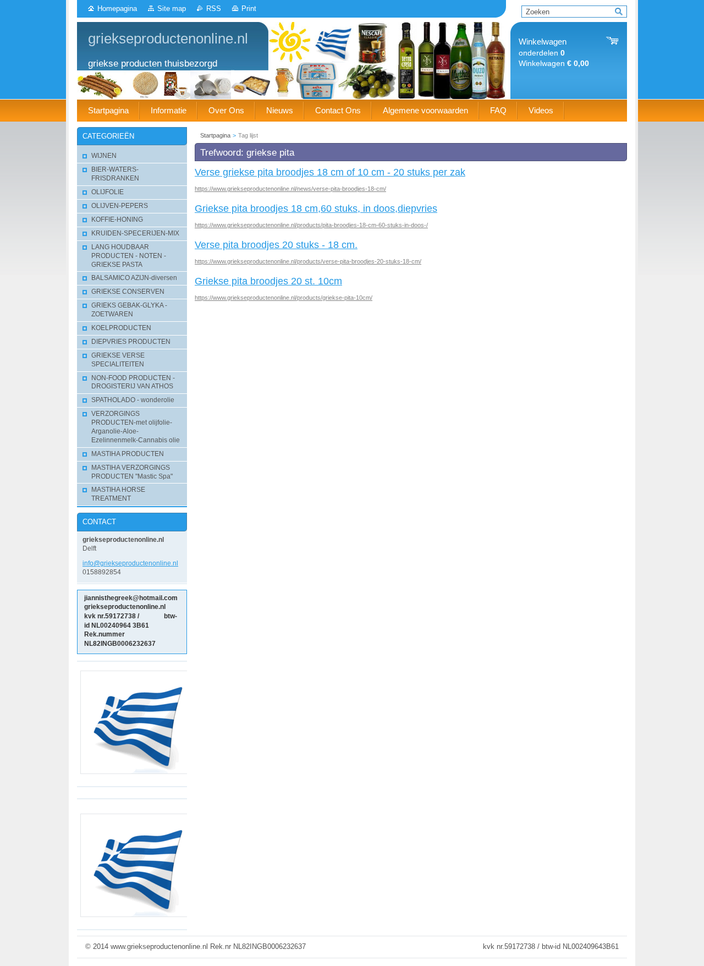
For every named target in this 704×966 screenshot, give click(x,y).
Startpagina (215, 135)
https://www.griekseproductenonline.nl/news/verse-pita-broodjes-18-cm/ (290, 188)
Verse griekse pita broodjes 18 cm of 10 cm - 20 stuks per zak (330, 172)
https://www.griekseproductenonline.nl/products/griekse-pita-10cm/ (283, 297)
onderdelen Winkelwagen (554, 52)
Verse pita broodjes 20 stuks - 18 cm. (276, 244)
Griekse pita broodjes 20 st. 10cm (268, 281)
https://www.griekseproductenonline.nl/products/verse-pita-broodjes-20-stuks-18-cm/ (308, 261)
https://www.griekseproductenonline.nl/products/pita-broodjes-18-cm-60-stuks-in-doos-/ (311, 225)
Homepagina (117, 8)
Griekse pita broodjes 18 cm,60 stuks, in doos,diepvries (316, 208)
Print (248, 8)
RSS (213, 8)
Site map (171, 8)
